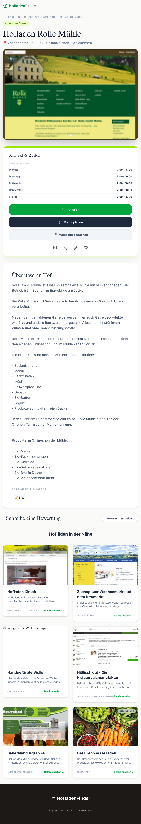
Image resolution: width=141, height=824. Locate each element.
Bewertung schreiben (119, 518)
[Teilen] (65, 247)
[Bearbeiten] (75, 247)
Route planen (73, 222)
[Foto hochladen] (55, 247)
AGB (69, 810)
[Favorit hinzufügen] (86, 247)
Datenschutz (84, 810)
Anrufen (73, 209)
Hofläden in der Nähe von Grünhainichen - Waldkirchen (43, 17)
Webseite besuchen (73, 235)
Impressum (56, 810)
